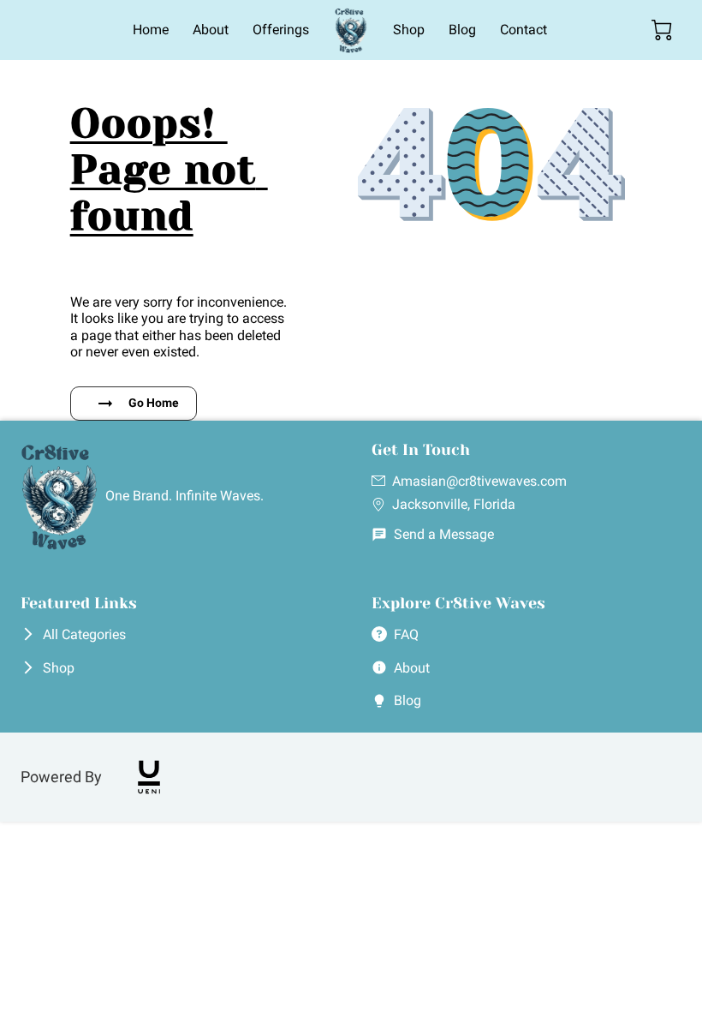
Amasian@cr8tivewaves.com (479, 481)
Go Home (153, 403)
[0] (661, 30)
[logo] (149, 777)
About (412, 668)
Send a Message (444, 534)
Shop (58, 668)
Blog (407, 700)
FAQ (406, 634)
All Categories (84, 634)
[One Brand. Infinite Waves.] (175, 545)
